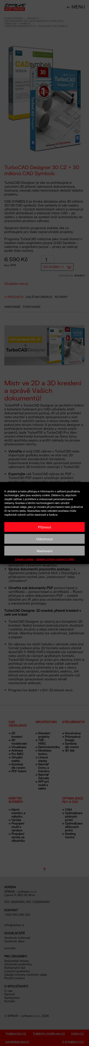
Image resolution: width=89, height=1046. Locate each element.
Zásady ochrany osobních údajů (55, 559)
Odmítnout (44, 539)
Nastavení (44, 551)
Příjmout (44, 527)
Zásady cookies (24, 559)
